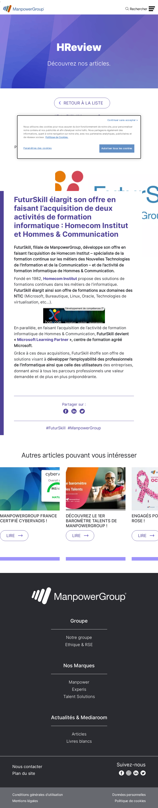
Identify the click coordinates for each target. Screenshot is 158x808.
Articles (79, 734)
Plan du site (23, 773)
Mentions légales (25, 801)
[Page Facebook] (121, 773)
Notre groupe (79, 637)
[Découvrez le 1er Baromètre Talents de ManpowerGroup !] (95, 490)
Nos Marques (79, 666)
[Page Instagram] (128, 773)
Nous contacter (27, 766)
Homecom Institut (60, 278)
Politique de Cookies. (56, 137)
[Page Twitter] (143, 773)
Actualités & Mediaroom (79, 717)
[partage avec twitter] (82, 411)
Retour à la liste (83, 103)
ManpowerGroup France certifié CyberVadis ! (28, 518)
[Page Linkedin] (135, 773)
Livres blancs (79, 741)
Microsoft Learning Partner (43, 339)
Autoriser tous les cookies (116, 148)
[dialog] (79, 137)
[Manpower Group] (23, 8)
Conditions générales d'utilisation (37, 795)
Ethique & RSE (79, 644)
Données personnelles (129, 795)
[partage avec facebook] (65, 411)
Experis (79, 689)
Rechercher (138, 9)
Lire (10, 535)
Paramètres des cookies (37, 148)
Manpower (79, 682)
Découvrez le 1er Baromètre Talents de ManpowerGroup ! (91, 520)
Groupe (79, 621)
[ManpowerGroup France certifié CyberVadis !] (30, 490)
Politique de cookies (130, 801)
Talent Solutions (79, 696)
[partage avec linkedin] (74, 411)
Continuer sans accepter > (122, 120)
